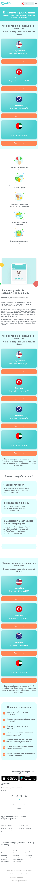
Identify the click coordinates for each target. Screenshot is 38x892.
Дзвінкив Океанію (7, 831)
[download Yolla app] (10, 778)
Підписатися (19, 62)
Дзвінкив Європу (6, 825)
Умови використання (16, 877)
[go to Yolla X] (21, 796)
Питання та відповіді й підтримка (11, 788)
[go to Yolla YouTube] (26, 796)
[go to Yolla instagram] (17, 796)
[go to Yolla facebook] (12, 796)
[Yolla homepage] (6, 3)
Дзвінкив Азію (23, 825)
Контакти (4, 790)
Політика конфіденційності (18, 881)
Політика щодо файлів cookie (19, 874)
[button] (27, 3)
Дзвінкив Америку (25, 828)
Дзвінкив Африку (6, 828)
